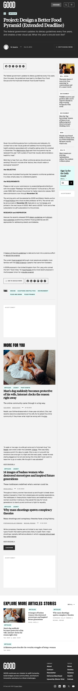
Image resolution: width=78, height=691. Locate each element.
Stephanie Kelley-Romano (13, 523)
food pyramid (17, 260)
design (12, 291)
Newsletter (51, 673)
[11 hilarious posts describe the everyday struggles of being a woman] (39, 647)
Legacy (16, 388)
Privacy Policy (18, 686)
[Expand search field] (66, 5)
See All (70, 604)
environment (43, 291)
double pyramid (28, 272)
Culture (70, 679)
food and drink (16, 294)
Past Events (25, 388)
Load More (9, 547)
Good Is (15, 47)
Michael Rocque (29, 523)
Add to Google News (65, 47)
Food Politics (10, 201)
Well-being (64, 76)
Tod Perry (7, 407)
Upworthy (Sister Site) (55, 679)
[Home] (5, 13)
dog (45, 416)
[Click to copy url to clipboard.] (23, 66)
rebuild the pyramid (13, 255)
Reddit (6, 450)
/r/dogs (34, 450)
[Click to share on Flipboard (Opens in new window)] (16, 66)
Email (63, 179)
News (61, 132)
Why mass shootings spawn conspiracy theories (28, 511)
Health (62, 150)
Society (70, 670)
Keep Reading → (9, 464)
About (49, 666)
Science (70, 673)
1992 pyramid (21, 263)
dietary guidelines (36, 217)
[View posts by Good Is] (6, 47)
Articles (12, 13)
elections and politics (27, 291)
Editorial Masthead (54, 676)
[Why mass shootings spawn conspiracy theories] (63, 614)
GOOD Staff (16, 407)
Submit (71, 183)
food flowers (27, 270)
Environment (64, 94)
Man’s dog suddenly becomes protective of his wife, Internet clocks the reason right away (28, 394)
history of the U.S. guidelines (15, 253)
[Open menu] (71, 5)
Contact (50, 670)
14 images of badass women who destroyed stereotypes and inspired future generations (29, 475)
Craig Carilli (8, 489)
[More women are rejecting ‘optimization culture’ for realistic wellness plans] (66, 154)
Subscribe (56, 5)
